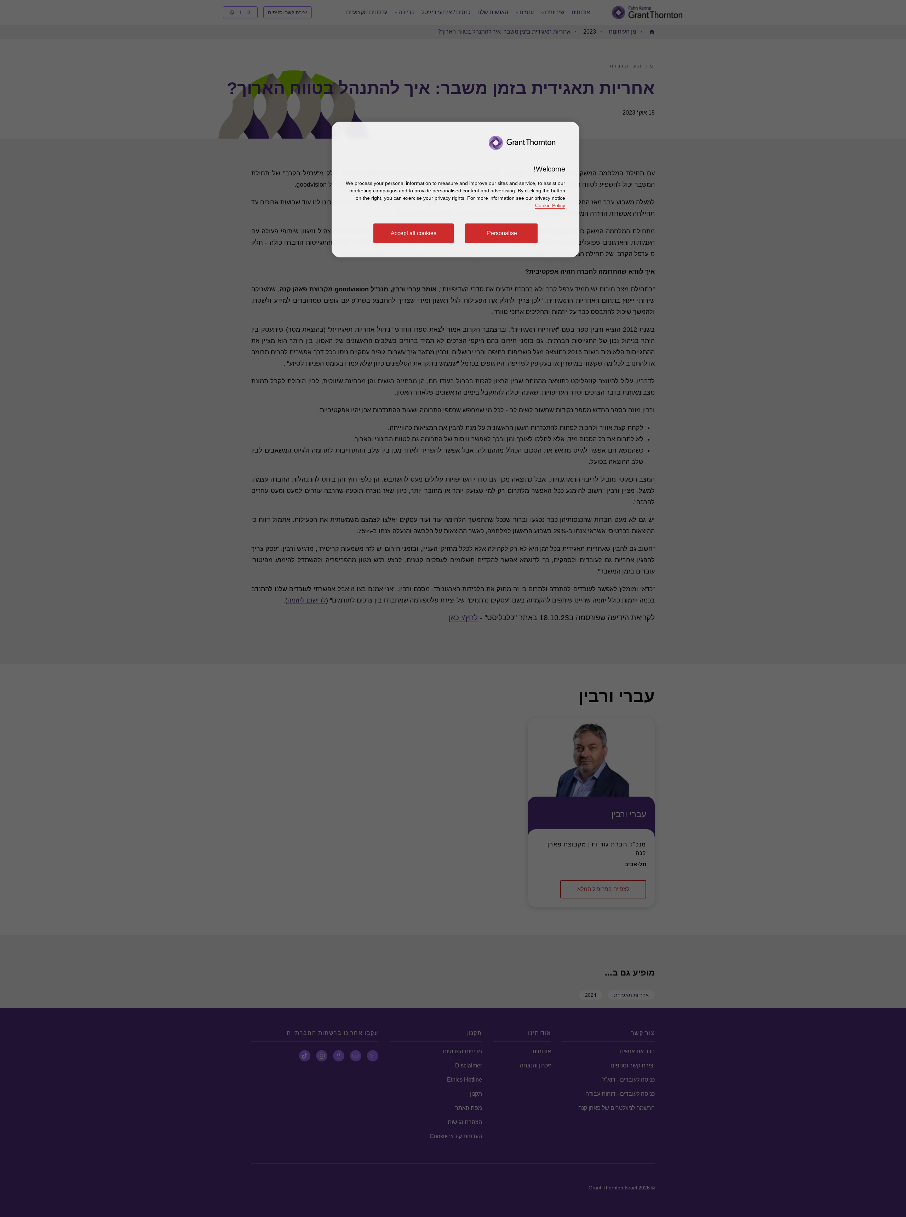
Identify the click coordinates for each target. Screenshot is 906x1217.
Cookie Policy (550, 205)
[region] (455, 189)
